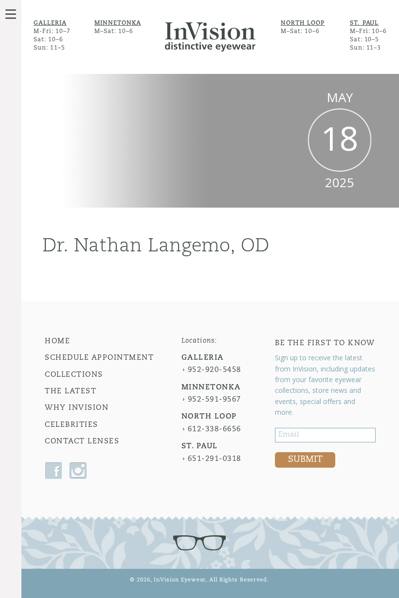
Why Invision (77, 408)
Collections (74, 375)
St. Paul (364, 23)
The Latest (70, 391)
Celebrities (71, 425)
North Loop (303, 23)
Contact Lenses (82, 441)
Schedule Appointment (99, 358)
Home (57, 341)
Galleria (50, 23)
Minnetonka (117, 23)
